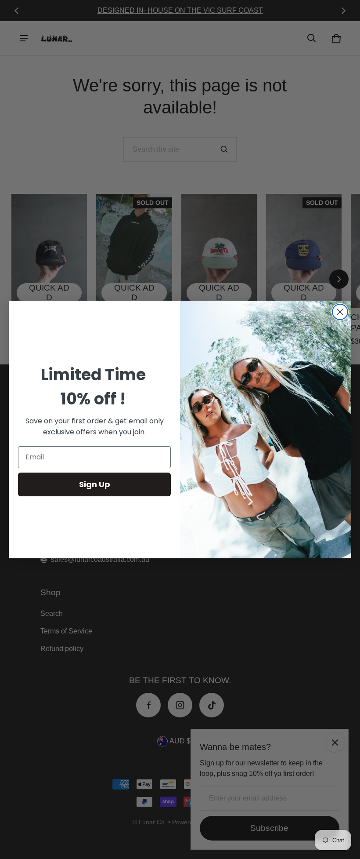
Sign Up (94, 484)
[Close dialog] (340, 312)
